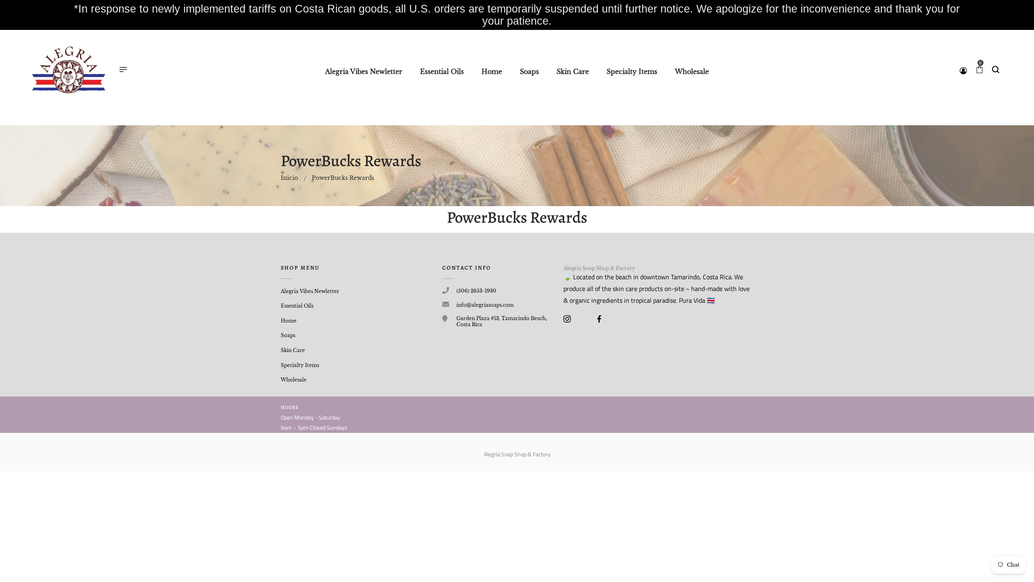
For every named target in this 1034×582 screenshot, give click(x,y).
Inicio (289, 177)
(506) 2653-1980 (476, 291)
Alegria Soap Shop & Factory (599, 268)
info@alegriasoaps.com (485, 305)
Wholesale (294, 380)
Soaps (288, 335)
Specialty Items (300, 365)
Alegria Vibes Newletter (310, 291)
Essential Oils (297, 306)
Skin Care (293, 350)
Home (288, 321)
